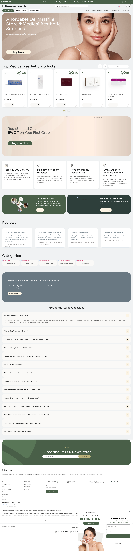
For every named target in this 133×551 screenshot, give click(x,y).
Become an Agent (6, 489)
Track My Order (125, 10)
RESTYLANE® (27, 484)
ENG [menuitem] (121, 6)
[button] (100, 66)
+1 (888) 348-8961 (52, 481)
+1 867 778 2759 (7, 2)
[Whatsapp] (2, 2)
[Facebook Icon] (112, 482)
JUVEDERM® (27, 481)
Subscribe (84, 456)
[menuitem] (121, 6)
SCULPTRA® (27, 489)
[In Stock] (20, 105)
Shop (3, 491)
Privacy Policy (75, 527)
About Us (107, 10)
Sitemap (4, 499)
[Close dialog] (130, 512)
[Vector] (115, 482)
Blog (87, 10)
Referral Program (97, 10)
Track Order (5, 494)
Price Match (5, 486)
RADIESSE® (27, 486)
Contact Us (115, 10)
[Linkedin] (118, 482)
